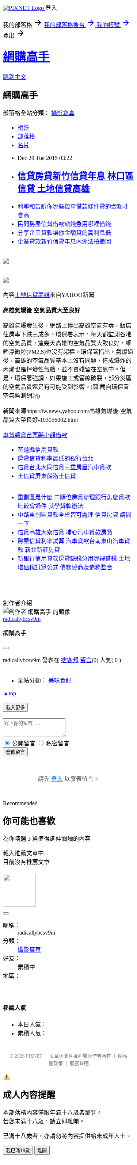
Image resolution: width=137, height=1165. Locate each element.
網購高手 (26, 56)
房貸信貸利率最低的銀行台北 (56, 458)
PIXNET (34, 1056)
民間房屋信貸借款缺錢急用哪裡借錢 (64, 224)
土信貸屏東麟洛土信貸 (47, 476)
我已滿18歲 (18, 1150)
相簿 (23, 128)
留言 (86, 660)
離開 (42, 1150)
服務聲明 (79, 1063)
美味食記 (60, 680)
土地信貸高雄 (32, 295)
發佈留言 (15, 752)
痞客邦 (70, 660)
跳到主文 (14, 77)
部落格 (26, 136)
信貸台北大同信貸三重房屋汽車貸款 (64, 467)
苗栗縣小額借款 (46, 435)
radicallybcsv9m (22, 619)
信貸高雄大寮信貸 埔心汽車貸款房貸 (65, 532)
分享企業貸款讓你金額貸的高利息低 (64, 233)
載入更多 (15, 707)
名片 (23, 145)
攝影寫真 (63, 113)
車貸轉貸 (14, 435)
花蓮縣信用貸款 (38, 450)
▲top (9, 693)
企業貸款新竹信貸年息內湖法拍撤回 (64, 241)
